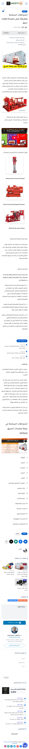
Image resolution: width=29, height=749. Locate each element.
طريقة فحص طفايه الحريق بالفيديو (16, 353)
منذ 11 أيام (19, 704)
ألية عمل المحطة (20, 40)
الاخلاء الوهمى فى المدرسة (17, 719)
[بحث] (3, 3)
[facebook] (21, 746)
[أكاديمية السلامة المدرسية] (14, 3)
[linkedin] (11, 746)
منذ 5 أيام (20, 711)
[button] (20, 541)
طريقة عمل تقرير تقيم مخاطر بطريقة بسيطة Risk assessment (14, 714)
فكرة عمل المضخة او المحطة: (16, 37)
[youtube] (17, 746)
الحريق (24, 11)
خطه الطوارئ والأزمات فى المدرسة (15, 724)
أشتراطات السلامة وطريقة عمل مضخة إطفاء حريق (15, 347)
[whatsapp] (8, 746)
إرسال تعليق (21, 606)
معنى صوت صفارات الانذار (18, 358)
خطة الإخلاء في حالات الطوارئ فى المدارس (15, 707)
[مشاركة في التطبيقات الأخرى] (7, 541)
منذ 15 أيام (19, 698)
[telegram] (14, 746)
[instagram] (5, 746)
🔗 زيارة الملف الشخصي (14, 645)
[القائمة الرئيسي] (26, 3)
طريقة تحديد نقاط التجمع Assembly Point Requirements (14, 701)
